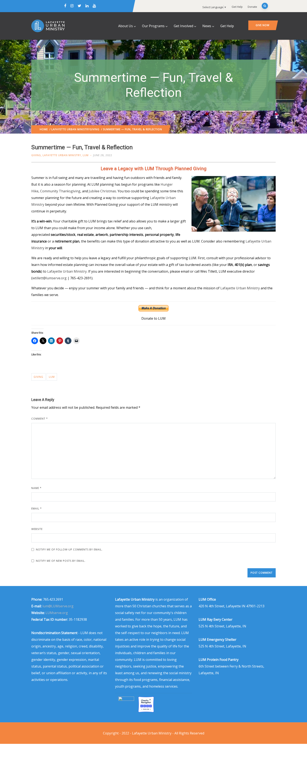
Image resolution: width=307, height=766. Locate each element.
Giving (94, 129)
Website (37, 529)
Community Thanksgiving (60, 191)
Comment (39, 418)
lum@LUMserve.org (58, 606)
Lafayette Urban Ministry (70, 129)
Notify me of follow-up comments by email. (69, 549)
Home (44, 129)
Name (36, 488)
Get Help (237, 7)
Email (36, 508)
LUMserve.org (57, 612)
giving (38, 377)
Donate (252, 7)
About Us (125, 26)
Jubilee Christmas (102, 191)
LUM (86, 155)
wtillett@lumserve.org (49, 278)
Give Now (262, 25)
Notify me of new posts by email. (60, 561)
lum (52, 377)
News (206, 26)
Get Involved (183, 26)
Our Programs (153, 26)
